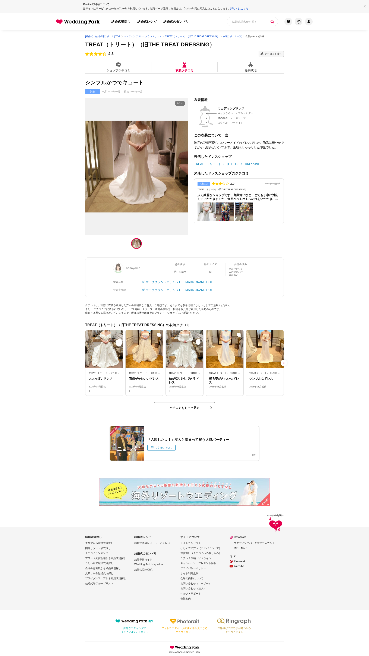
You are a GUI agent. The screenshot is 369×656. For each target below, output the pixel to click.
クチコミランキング (96, 553)
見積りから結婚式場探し (99, 573)
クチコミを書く (273, 53)
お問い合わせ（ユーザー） (195, 583)
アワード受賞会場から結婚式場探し (105, 558)
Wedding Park (184, 647)
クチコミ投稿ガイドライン (195, 558)
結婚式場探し (120, 21)
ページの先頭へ (275, 515)
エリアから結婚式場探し (99, 543)
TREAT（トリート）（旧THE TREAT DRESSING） (150, 44)
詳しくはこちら (239, 8)
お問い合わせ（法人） (193, 588)
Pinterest (239, 561)
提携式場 (251, 70)
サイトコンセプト (190, 543)
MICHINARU (241, 548)
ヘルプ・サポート (190, 593)
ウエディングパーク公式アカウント (254, 543)
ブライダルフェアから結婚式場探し (105, 578)
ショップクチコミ (118, 70)
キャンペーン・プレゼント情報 (198, 563)
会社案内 (185, 598)
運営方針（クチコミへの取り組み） (200, 553)
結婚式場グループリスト (99, 583)
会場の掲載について (192, 578)
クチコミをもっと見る (184, 407)
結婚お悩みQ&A (143, 569)
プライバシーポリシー (193, 568)
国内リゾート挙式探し (98, 548)
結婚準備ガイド (143, 559)
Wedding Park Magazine (148, 564)
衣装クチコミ (184, 70)
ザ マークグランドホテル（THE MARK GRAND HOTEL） (180, 282)
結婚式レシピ (147, 21)
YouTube (239, 566)
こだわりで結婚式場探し (99, 563)
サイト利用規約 (189, 573)
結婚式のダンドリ (176, 21)
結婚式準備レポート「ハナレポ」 (153, 543)
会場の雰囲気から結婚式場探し (103, 568)
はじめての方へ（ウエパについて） (200, 548)
